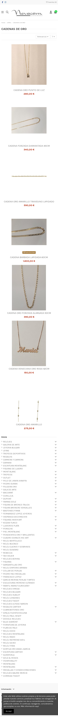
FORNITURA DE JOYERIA (14, 625)
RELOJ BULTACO (10, 544)
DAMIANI (7, 462)
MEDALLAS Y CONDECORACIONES (19, 670)
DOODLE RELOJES (12, 619)
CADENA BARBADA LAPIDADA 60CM (29, 257)
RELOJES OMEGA (11, 589)
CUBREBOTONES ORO (13, 610)
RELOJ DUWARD (10, 549)
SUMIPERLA (8, 655)
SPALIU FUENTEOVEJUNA (15, 613)
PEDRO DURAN (10, 483)
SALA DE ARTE (10, 489)
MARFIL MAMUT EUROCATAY (16, 586)
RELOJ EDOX (9, 631)
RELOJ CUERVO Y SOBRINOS (16, 546)
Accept (9, 711)
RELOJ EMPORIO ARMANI (15, 568)
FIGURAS (7, 562)
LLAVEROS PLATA (11, 525)
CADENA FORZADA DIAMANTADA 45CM (29, 145)
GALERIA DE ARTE (11, 444)
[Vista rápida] (31, 86)
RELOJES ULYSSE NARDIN (15, 604)
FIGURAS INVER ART (12, 520)
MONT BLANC (9, 471)
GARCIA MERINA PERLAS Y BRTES (19, 580)
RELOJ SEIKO (9, 643)
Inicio (4, 437)
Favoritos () (52, 2)
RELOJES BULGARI (12, 592)
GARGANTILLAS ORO (12, 565)
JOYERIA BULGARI (11, 447)
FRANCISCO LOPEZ (12, 577)
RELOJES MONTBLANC (14, 634)
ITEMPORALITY (10, 661)
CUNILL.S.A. (8, 496)
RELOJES (7, 441)
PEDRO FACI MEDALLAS (14, 574)
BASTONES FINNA (11, 510)
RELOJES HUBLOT (11, 595)
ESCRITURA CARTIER (13, 652)
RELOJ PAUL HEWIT (12, 616)
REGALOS (7, 457)
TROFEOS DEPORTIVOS (14, 453)
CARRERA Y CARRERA (13, 459)
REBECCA (7, 553)
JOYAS (6, 450)
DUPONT (7, 499)
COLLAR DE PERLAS (12, 570)
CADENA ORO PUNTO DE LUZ (29, 90)
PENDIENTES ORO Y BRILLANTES (19, 535)
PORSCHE (8, 528)
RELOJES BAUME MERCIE (15, 673)
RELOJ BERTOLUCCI (12, 541)
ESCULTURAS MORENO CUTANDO (19, 583)
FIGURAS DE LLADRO (13, 468)
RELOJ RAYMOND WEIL (14, 640)
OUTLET (6, 478)
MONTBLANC (9, 664)
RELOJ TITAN (9, 646)
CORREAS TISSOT (11, 676)
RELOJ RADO (9, 637)
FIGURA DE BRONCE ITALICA (16, 504)
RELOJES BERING (11, 559)
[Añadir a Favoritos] (27, 86)
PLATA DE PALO (10, 628)
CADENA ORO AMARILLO (29, 424)
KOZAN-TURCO (10, 523)
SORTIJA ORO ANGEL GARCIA (16, 649)
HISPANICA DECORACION (15, 517)
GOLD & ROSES (10, 658)
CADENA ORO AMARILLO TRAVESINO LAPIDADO (29, 201)
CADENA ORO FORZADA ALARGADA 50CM (29, 313)
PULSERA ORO (10, 486)
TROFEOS (7, 474)
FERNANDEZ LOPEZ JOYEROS (17, 513)
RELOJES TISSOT (11, 601)
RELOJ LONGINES (11, 598)
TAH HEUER (8, 556)
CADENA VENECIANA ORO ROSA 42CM (29, 368)
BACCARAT (8, 492)
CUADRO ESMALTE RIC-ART (16, 538)
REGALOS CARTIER (12, 607)
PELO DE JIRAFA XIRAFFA (15, 480)
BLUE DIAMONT (10, 622)
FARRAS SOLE (9, 501)
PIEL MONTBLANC (11, 531)
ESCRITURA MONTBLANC (15, 465)
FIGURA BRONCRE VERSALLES (17, 507)
